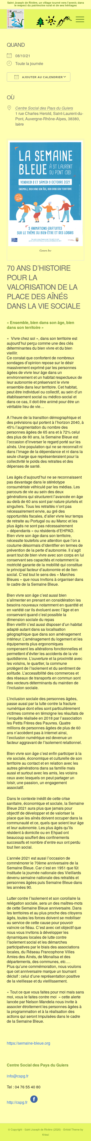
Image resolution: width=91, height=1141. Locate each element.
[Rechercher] (66, 19)
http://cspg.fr (17, 1102)
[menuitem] (66, 19)
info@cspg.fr (17, 1076)
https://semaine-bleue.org (28, 1043)
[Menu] (77, 19)
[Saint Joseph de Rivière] (38, 19)
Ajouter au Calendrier (42, 77)
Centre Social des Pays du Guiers (44, 108)
